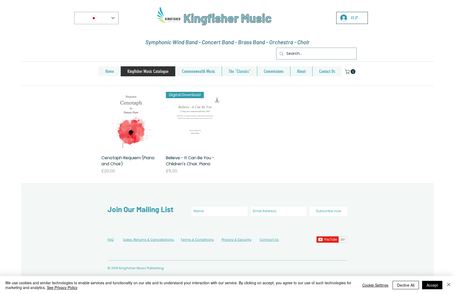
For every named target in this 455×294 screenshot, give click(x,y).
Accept (432, 285)
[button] (351, 71)
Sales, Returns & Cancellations (148, 239)
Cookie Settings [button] (375, 285)
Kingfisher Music (227, 18)
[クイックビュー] (131, 121)
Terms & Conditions (197, 239)
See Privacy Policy (62, 287)
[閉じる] (449, 285)
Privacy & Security (236, 239)
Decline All (405, 285)
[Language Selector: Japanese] (96, 18)
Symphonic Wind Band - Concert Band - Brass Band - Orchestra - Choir (227, 42)
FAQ (110, 239)
